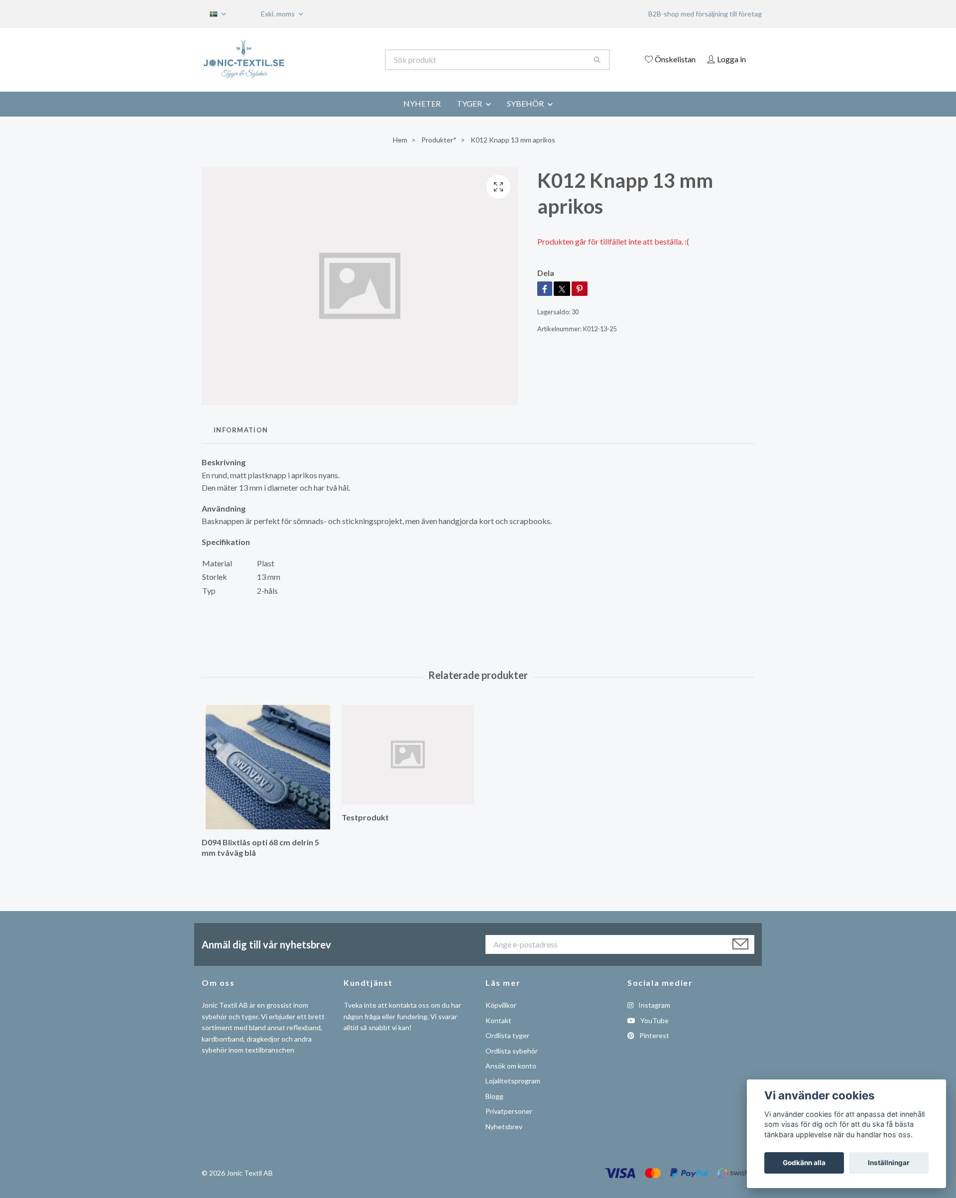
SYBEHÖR (525, 103)
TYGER (469, 103)
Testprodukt (365, 817)
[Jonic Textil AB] (340, 60)
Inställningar (889, 1163)
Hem (400, 139)
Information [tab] (241, 430)
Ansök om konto (510, 1066)
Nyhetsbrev (503, 1126)
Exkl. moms (278, 13)
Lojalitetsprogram (512, 1080)
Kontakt (498, 1020)
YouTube (654, 1020)
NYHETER (422, 103)
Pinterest (653, 1035)
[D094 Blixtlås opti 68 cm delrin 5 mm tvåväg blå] (268, 767)
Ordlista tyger (507, 1035)
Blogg (494, 1096)
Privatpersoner (508, 1111)
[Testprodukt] (408, 754)
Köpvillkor (500, 1005)
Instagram (653, 1005)
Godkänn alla (804, 1163)
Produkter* (439, 139)
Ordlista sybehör (511, 1051)
